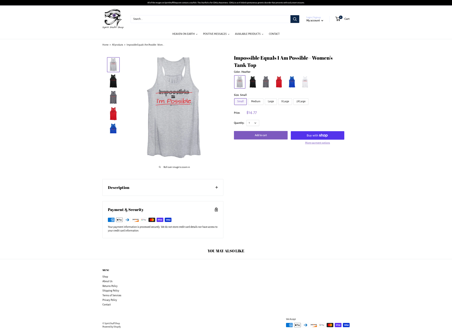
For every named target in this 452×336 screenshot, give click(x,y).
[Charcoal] (266, 82)
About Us (107, 281)
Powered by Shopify (111, 327)
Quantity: (239, 122)
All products (117, 45)
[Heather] (239, 82)
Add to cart (261, 135)
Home (105, 45)
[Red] (279, 82)
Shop (105, 276)
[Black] (252, 82)
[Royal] (292, 82)
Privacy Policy (109, 300)
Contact (106, 304)
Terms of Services (111, 295)
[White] (305, 82)
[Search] (294, 19)
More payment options (317, 142)
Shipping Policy (110, 290)
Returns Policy (110, 286)
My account (313, 20)
